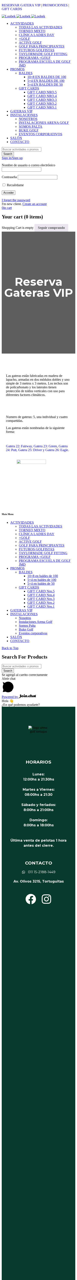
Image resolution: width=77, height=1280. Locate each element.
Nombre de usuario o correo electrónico (28, 165)
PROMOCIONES (55, 5)
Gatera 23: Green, (46, 446)
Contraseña (9, 177)
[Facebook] (30, 899)
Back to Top (10, 648)
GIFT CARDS (12, 9)
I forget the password (16, 200)
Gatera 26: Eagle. (57, 450)
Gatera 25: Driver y (31, 450)
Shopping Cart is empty (18, 227)
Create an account (34, 204)
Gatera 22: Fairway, (20, 446)
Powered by (10, 697)
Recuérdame (15, 185)
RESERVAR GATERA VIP (21, 5)
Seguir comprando (51, 227)
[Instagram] (46, 899)
